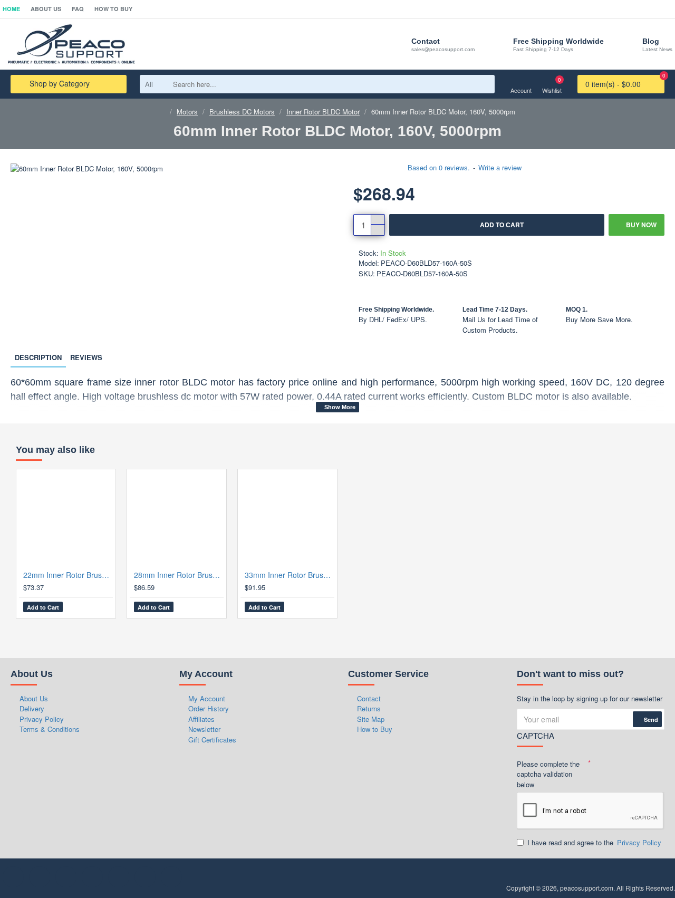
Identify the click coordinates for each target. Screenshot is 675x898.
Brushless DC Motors (242, 112)
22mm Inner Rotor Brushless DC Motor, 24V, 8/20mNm (68, 575)
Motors (187, 112)
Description (38, 357)
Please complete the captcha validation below (548, 774)
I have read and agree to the (594, 842)
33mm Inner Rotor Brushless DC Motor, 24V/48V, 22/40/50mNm (289, 575)
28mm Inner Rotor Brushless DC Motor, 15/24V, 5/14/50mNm (179, 575)
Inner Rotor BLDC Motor (323, 112)
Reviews (86, 357)
